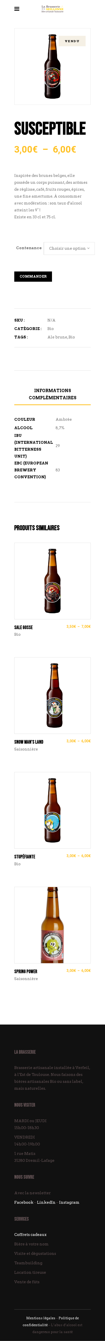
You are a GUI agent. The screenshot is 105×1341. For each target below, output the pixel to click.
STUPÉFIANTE (24, 857)
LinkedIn (46, 1202)
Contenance (29, 248)
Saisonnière (26, 749)
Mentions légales (40, 1318)
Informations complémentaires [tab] (52, 394)
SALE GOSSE (23, 628)
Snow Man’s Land (28, 742)
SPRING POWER (25, 972)
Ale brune (57, 337)
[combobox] (69, 248)
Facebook (23, 1202)
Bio (50, 328)
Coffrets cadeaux (30, 1234)
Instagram (69, 1202)
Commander (33, 276)
